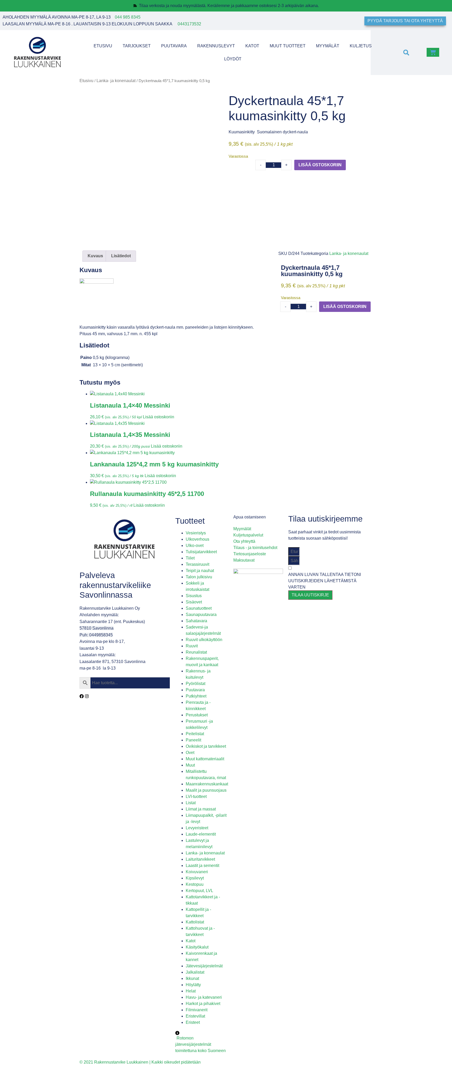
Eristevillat (195, 1016)
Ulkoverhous (197, 539)
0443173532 (189, 24)
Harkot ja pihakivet (203, 1003)
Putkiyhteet (196, 696)
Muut (190, 765)
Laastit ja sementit (202, 865)
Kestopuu (195, 884)
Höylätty (193, 985)
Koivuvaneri (197, 872)
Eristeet (193, 1022)
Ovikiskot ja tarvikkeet (206, 746)
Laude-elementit (201, 834)
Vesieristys (196, 533)
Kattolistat (195, 922)
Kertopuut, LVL (199, 890)
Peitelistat (195, 734)
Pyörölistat (195, 683)
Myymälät (327, 46)
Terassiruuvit (197, 564)
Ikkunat (192, 978)
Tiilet (190, 558)
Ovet (190, 752)
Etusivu (103, 46)
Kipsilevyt (195, 878)
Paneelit (193, 740)
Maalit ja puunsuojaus (206, 790)
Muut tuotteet (288, 46)
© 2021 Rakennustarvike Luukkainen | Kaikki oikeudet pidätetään (140, 1062)
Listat (191, 803)
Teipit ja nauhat (200, 570)
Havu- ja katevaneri (204, 997)
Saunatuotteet (199, 608)
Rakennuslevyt (216, 46)
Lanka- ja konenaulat (116, 80)
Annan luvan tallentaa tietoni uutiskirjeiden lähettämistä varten (324, 580)
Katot (252, 46)
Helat (191, 991)
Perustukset (197, 715)
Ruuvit (192, 646)
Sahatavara (196, 621)
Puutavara (174, 46)
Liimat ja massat (201, 809)
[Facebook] (82, 696)
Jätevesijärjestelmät (204, 966)
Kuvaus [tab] (95, 256)
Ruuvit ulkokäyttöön (204, 639)
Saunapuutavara (201, 614)
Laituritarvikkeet (200, 859)
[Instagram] (87, 696)
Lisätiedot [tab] (121, 256)
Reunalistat (196, 652)
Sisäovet (194, 602)
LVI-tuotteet (196, 796)
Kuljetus (361, 46)
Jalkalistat (195, 972)
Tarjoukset (137, 46)
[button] (406, 52)
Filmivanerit (196, 1010)
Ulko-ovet (195, 545)
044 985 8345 (127, 17)
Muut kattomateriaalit (205, 759)
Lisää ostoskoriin (320, 165)
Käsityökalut (197, 947)
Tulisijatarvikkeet (201, 552)
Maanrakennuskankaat (207, 784)
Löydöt (232, 59)
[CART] (433, 52)
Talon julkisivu (199, 577)
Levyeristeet (197, 828)
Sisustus (194, 595)
